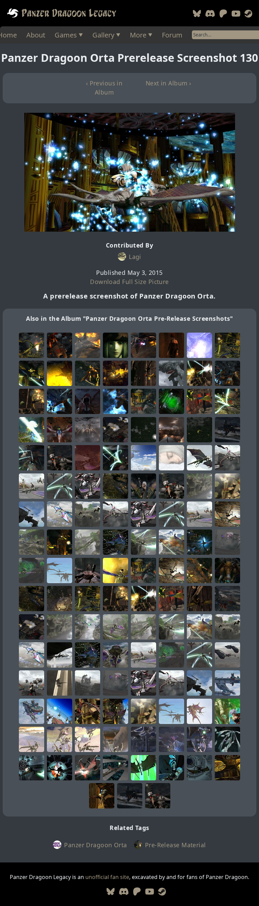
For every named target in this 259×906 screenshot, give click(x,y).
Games (66, 35)
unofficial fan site (107, 877)
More (138, 35)
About (35, 35)
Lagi (135, 257)
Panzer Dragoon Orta (95, 845)
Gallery (103, 35)
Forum (172, 35)
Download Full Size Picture (129, 282)
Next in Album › (168, 83)
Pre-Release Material (175, 845)
